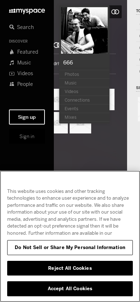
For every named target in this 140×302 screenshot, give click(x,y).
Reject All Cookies (70, 268)
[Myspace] (27, 9)
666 (68, 62)
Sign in (26, 136)
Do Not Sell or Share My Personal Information (70, 247)
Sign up (27, 117)
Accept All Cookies (70, 288)
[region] (70, 236)
